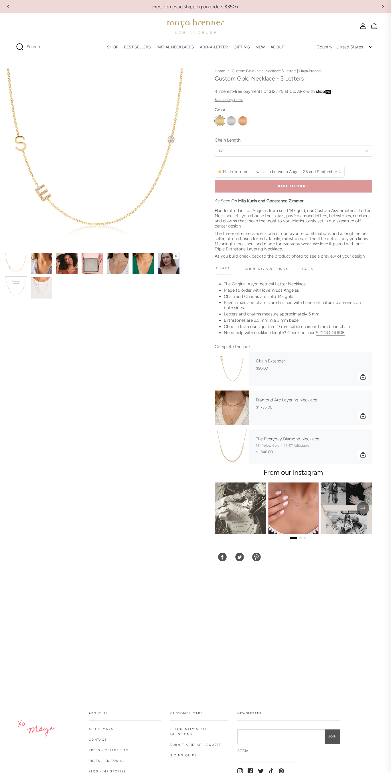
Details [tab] (223, 268)
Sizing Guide (183, 755)
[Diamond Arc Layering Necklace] (232, 408)
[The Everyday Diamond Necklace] (232, 446)
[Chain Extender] (232, 369)
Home (220, 70)
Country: (325, 47)
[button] (112, 47)
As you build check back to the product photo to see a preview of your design (290, 256)
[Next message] (383, 6)
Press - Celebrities (109, 750)
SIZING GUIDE (330, 332)
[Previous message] (8, 6)
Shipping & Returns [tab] (267, 269)
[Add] (363, 376)
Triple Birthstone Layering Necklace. (249, 249)
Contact (98, 739)
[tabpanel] (293, 310)
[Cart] (374, 26)
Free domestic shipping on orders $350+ (195, 6)
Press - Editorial (107, 761)
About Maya (101, 729)
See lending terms (229, 99)
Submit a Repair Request (195, 745)
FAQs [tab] (307, 269)
